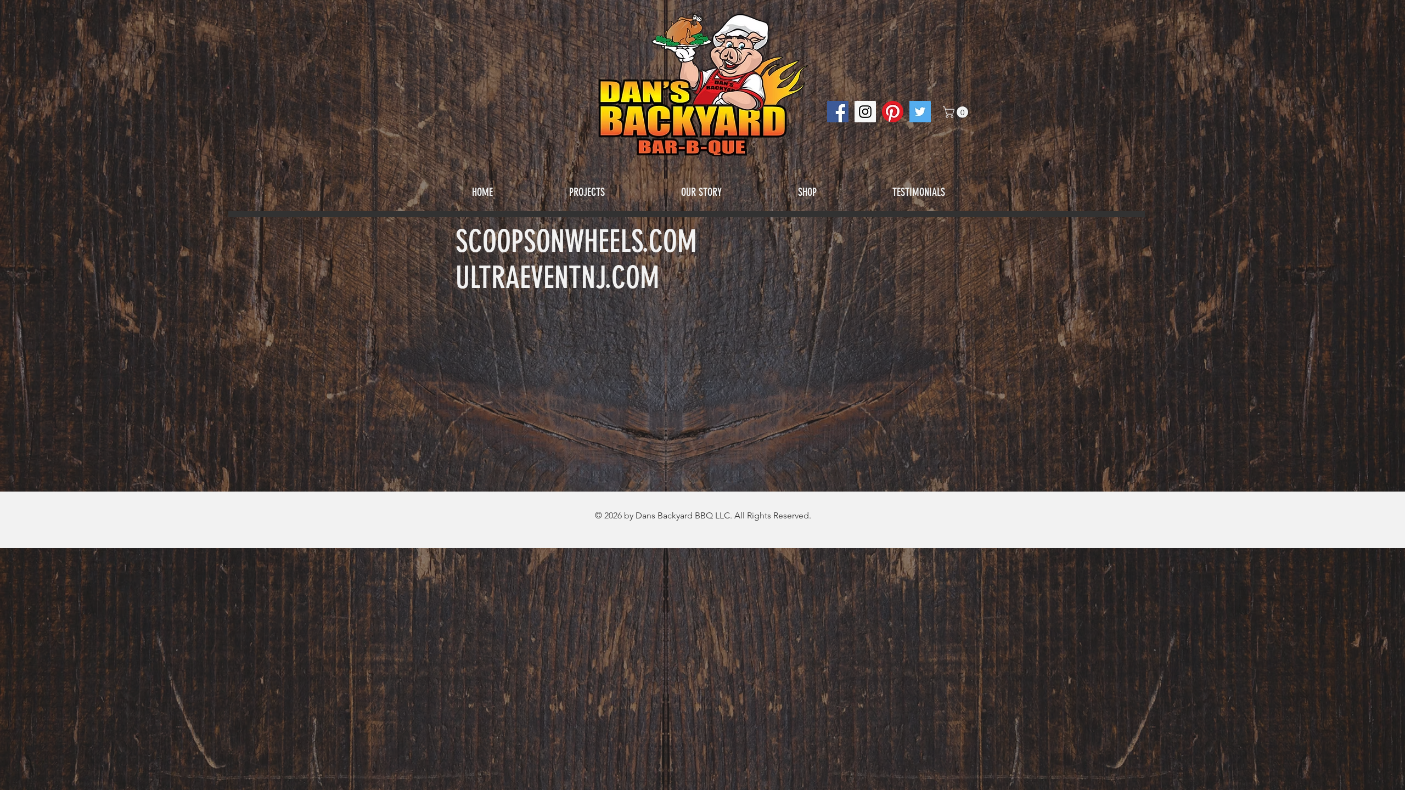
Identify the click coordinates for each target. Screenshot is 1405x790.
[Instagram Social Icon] (865, 111)
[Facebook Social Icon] (837, 111)
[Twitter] (920, 111)
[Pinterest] (892, 111)
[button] (957, 112)
